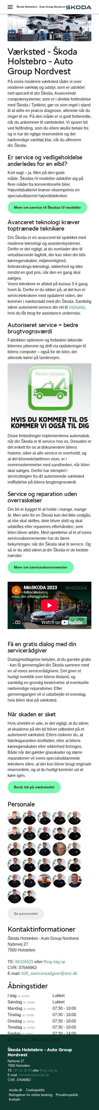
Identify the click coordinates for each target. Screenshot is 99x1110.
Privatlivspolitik (67, 1095)
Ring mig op (54, 962)
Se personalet (26, 914)
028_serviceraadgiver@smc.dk (49, 973)
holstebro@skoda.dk (34, 1075)
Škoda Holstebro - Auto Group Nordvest (40, 6)
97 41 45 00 (23, 1070)
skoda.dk (15, 1090)
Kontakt (14, 1099)
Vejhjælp (77, 307)
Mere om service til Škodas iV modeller (47, 207)
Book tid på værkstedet (34, 787)
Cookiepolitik (35, 1090)
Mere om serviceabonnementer (40, 567)
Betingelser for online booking (30, 1095)
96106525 (24, 962)
